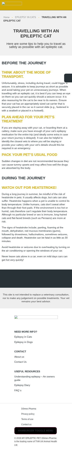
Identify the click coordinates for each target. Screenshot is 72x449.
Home (6, 17)
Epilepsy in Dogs (23, 342)
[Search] (58, 5)
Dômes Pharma (28, 408)
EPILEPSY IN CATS (25, 17)
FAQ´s (17, 390)
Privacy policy (27, 414)
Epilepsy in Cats (23, 336)
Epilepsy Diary (22, 385)
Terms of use (27, 419)
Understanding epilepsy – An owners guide (34, 378)
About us (19, 356)
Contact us (26, 424)
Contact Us (20, 361)
